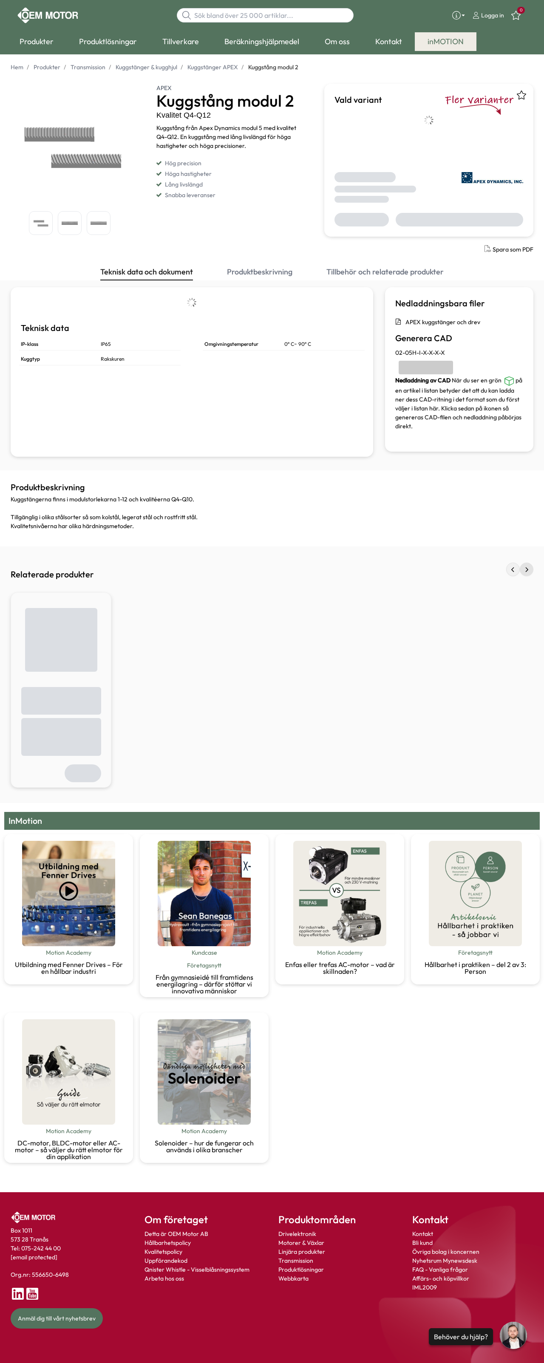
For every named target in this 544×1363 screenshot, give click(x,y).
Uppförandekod (165, 1260)
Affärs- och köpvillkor (440, 1278)
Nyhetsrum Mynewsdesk (444, 1260)
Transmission (295, 1260)
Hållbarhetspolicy (167, 1243)
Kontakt (422, 1234)
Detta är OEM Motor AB (176, 1234)
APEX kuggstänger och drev (442, 322)
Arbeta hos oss (164, 1278)
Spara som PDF (513, 249)
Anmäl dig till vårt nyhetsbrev (57, 1318)
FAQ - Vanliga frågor (440, 1269)
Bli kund (422, 1243)
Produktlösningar (301, 1269)
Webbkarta (293, 1278)
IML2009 (424, 1287)
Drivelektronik (297, 1234)
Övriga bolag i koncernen (445, 1252)
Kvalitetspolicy (163, 1252)
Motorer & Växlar (301, 1243)
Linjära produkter (301, 1252)
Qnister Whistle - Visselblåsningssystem (196, 1269)
